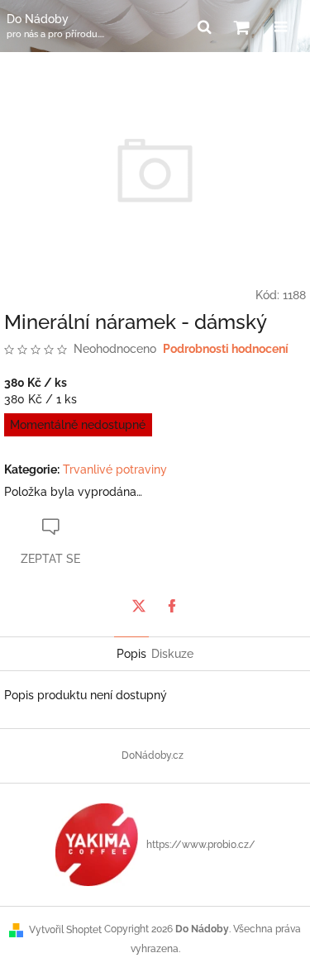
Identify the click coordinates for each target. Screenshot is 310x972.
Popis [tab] (131, 653)
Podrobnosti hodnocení (226, 348)
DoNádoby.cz (153, 755)
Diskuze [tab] (172, 653)
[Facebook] (172, 606)
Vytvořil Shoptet (65, 930)
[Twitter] (139, 606)
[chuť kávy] (96, 844)
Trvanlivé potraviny (115, 469)
